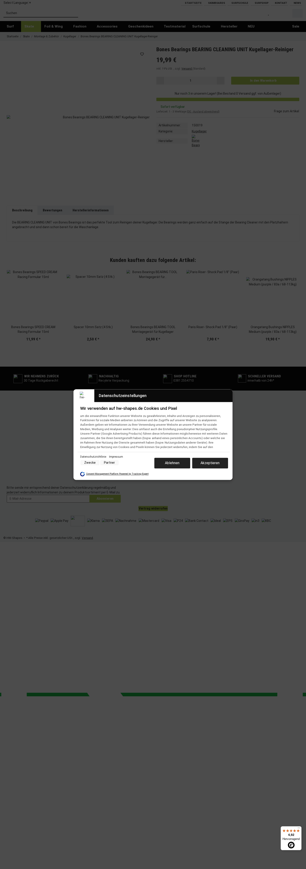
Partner (109, 462)
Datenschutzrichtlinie (93, 456)
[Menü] (299, 829)
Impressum (116, 456)
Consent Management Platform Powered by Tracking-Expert (117, 474)
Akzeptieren (210, 463)
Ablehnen (172, 463)
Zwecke (90, 462)
